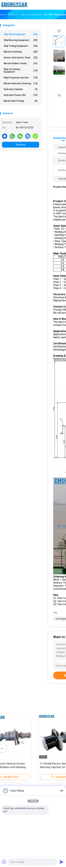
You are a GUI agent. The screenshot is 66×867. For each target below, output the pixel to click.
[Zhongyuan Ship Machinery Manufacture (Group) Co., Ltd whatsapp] (12, 136)
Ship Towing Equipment (20, 46)
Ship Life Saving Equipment (20, 70)
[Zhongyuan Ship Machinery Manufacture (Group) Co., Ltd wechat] (20, 136)
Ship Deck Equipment (20, 34)
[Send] (61, 861)
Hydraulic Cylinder (20, 89)
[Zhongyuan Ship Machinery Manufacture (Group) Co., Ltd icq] (35, 136)
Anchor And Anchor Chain (20, 57)
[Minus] (61, 791)
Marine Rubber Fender (20, 63)
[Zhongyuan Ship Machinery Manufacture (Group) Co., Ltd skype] (27, 136)
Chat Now (21, 144)
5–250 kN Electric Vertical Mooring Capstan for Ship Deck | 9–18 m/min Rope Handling (23, 767)
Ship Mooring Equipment (20, 40)
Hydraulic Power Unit (20, 95)
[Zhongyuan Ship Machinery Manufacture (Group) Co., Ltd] (14, 5)
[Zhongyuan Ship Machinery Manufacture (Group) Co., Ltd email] (4, 136)
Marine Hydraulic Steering (20, 83)
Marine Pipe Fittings (20, 101)
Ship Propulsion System (20, 77)
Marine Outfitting (20, 51)
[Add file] (4, 861)
